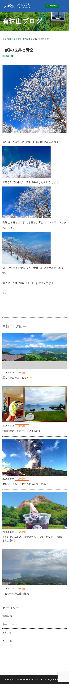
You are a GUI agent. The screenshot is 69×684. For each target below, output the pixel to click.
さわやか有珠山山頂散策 (15, 593)
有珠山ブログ (13, 39)
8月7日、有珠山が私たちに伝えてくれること (26, 484)
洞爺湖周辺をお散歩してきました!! (21, 430)
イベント (7, 632)
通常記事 (26, 39)
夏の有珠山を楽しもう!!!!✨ (17, 377)
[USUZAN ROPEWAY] (16, 5)
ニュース (7, 641)
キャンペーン (9, 624)
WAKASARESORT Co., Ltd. (30, 679)
